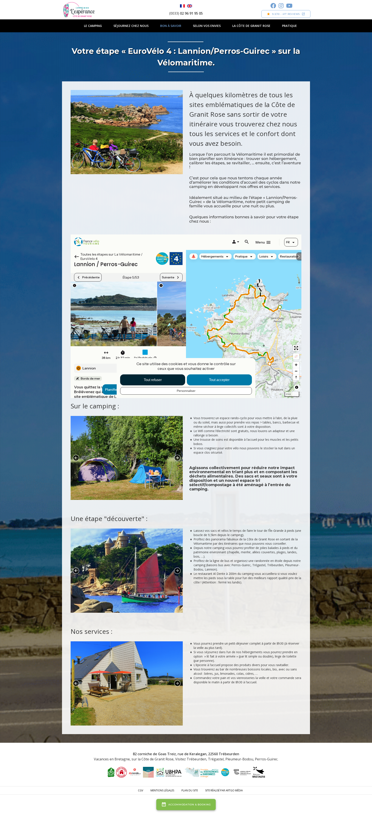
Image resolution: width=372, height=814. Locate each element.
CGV (140, 790)
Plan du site (189, 790)
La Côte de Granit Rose (251, 26)
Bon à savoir (170, 26)
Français (182, 6)
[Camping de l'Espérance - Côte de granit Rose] (79, 9)
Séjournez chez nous (131, 26)
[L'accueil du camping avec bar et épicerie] (127, 683)
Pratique (289, 26)
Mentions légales (162, 790)
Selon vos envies (207, 26)
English (189, 6)
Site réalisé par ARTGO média (224, 790)
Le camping (93, 26)
